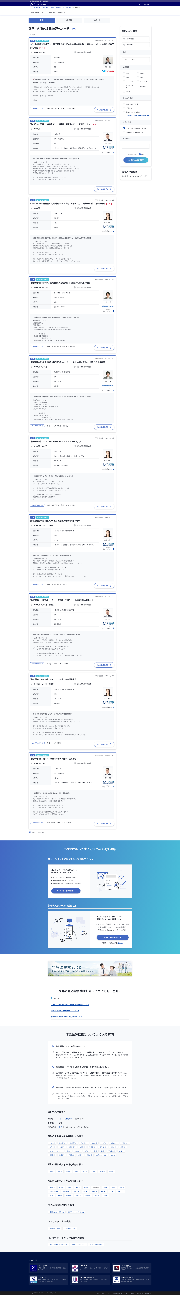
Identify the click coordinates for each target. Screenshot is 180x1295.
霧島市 (122, 1188)
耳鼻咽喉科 (111, 1151)
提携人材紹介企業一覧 (96, 1244)
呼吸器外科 (92, 1147)
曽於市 (114, 1188)
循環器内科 (73, 1143)
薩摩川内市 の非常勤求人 (57, 1212)
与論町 (105, 1196)
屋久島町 (78, 1196)
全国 (60, 1119)
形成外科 (123, 1147)
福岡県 (51, 1171)
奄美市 (85, 1191)
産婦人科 (77, 1151)
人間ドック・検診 (101, 1155)
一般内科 (52, 1143)
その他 (113, 1155)
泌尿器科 (52, 1155)
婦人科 (86, 1151)
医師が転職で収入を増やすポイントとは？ (65, 1011)
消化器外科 (72, 1147)
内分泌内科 (125, 1143)
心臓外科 (82, 1147)
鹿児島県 (68, 1119)
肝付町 (60, 1196)
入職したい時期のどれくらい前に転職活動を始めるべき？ (70, 1005)
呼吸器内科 (84, 1143)
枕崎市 (69, 1188)
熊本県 (76, 1171)
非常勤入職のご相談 (70, 1228)
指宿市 (86, 1188)
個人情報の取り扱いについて (120, 1293)
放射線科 (61, 1155)
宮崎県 (93, 1171)
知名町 (97, 1196)
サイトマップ (100, 1293)
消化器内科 (62, 1143)
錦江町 (51, 1196)
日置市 (105, 1188)
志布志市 (76, 1191)
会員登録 (147, 4)
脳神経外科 (103, 1147)
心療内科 (103, 1143)
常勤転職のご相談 (55, 1228)
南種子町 (68, 1196)
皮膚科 (121, 1151)
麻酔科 (80, 1155)
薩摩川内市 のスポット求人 (76, 1212)
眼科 (102, 1151)
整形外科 (113, 1147)
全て (60, 1127)
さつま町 (120, 1191)
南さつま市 (66, 1191)
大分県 (85, 1171)
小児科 (69, 1151)
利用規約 (108, 1293)
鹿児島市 (52, 1188)
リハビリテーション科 (56, 1151)
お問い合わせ (139, 1293)
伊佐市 (103, 1191)
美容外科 (89, 1155)
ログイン (139, 4)
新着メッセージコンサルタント (58, 1244)
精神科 (95, 1151)
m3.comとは (148, 1293)
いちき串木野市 (54, 1191)
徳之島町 (88, 1196)
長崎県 (68, 1171)
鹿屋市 (61, 1188)
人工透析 (71, 1155)
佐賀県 (60, 1171)
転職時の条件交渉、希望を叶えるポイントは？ (66, 1017)
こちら (120, 943)
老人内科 (52, 1147)
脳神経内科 (114, 1143)
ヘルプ (132, 1293)
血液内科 (94, 1143)
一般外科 (61, 1147)
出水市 (78, 1188)
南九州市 (94, 1191)
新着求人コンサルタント (79, 1244)
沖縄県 (111, 1171)
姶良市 (111, 1191)
